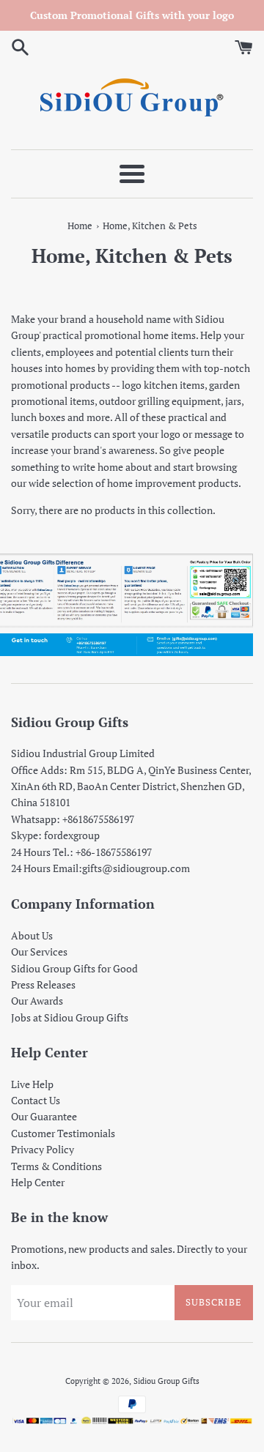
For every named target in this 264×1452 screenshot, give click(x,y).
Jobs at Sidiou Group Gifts (69, 1017)
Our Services (39, 951)
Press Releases (43, 984)
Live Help (32, 1084)
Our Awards (37, 1001)
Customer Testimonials (63, 1133)
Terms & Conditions (56, 1166)
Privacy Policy (42, 1149)
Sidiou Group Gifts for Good (74, 968)
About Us (32, 935)
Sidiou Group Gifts (166, 1380)
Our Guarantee (44, 1116)
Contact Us (35, 1100)
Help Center (38, 1182)
